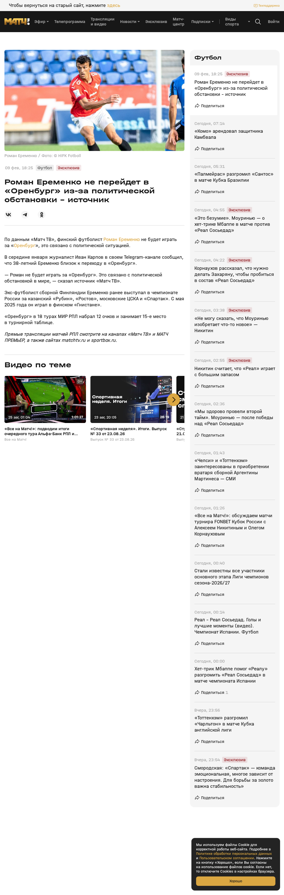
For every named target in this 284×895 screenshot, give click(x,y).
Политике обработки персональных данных (234, 854)
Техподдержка (269, 5)
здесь (113, 5)
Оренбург (24, 245)
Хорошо (235, 881)
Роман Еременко (121, 239)
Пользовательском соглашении (226, 858)
